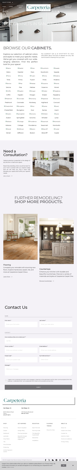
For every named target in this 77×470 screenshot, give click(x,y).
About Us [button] (5, 11)
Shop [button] (4, 6)
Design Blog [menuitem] (21, 430)
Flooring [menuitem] (5, 427)
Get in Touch (6, 176)
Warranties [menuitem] (35, 437)
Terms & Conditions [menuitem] (66, 439)
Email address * (43, 346)
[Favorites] (55, 11)
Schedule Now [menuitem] (20, 6)
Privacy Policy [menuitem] (65, 441)
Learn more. (10, 467)
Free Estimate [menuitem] (7, 444)
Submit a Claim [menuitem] (65, 436)
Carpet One (6, 16)
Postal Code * (8, 355)
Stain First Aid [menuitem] (36, 427)
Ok (63, 465)
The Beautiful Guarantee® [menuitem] (36, 434)
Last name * (42, 320)
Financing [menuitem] (6, 447)
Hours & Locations (56, 6)
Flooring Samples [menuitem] (22, 433)
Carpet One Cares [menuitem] (66, 430)
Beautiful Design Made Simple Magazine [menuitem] (22, 437)
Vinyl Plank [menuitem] (6, 439)
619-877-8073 (63, 53)
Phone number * (9, 346)
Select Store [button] (6, 2)
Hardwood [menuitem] (6, 433)
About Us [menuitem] (63, 427)
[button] (52, 11)
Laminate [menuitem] (5, 436)
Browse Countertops (45, 281)
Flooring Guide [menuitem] (36, 430)
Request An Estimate (68, 6)
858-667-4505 (25, 413)
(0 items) (58, 11)
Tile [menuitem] (4, 441)
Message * (7, 365)
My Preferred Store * (44, 355)
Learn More (6, 276)
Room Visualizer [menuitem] (22, 427)
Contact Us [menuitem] (64, 433)
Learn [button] (11, 6)
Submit (38, 387)
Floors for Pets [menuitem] (51, 430)
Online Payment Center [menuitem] (7, 450)
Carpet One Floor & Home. (14, 460)
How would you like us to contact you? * (15, 337)
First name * (8, 320)
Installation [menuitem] (35, 440)
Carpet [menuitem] (5, 430)
